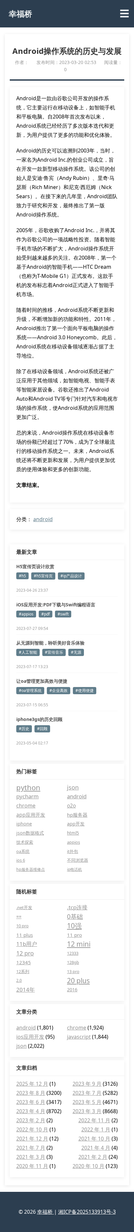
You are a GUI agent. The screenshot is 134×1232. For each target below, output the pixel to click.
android (43, 519)
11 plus (24, 935)
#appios (26, 614)
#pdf (45, 614)
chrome (25, 805)
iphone (24, 824)
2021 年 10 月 (94, 1138)
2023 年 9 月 (87, 1083)
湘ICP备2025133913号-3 (87, 1211)
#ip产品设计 (71, 576)
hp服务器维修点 (30, 869)
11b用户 (26, 944)
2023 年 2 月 (30, 1120)
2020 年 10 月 (88, 1166)
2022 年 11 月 (94, 1120)
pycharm (27, 796)
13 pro (73, 971)
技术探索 (24, 842)
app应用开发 (30, 814)
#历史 (24, 728)
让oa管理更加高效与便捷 (41, 681)
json (73, 787)
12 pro (25, 953)
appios (73, 842)
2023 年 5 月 (87, 1102)
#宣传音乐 (54, 652)
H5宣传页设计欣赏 (35, 566)
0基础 (75, 916)
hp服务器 (77, 814)
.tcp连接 (77, 907)
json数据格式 (30, 833)
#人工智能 (28, 652)
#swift (63, 614)
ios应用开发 (30, 1036)
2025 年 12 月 (32, 1083)
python (28, 787)
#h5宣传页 (43, 576)
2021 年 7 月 (30, 1147)
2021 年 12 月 (32, 1138)
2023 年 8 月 (30, 1092)
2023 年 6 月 (30, 1102)
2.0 (19, 980)
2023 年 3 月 (87, 1111)
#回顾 (42, 728)
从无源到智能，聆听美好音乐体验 (50, 643)
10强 (74, 925)
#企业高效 (58, 690)
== (18, 916)
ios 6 (20, 860)
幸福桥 (20, 13)
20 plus (78, 980)
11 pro (74, 935)
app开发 (76, 824)
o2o (71, 805)
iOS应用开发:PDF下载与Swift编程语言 (55, 604)
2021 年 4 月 (95, 1147)
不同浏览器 (77, 860)
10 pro (22, 926)
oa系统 (23, 851)
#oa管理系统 (30, 690)
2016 (72, 989)
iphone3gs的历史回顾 (39, 719)
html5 (73, 833)
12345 (23, 962)
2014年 (25, 989)
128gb (73, 962)
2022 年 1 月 (95, 1129)
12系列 (22, 971)
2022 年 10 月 (32, 1129)
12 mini (78, 944)
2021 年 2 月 (92, 1156)
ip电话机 (74, 869)
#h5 (22, 576)
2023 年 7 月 (87, 1092)
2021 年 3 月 (30, 1156)
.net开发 (24, 907)
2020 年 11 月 (32, 1166)
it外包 (72, 851)
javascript (79, 1036)
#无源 (76, 652)
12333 (72, 953)
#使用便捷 (84, 690)
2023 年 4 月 (30, 1111)
